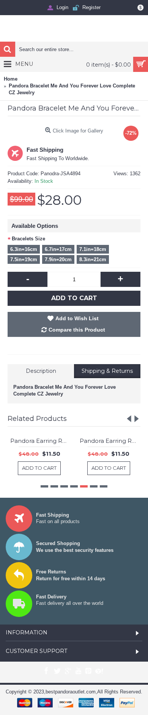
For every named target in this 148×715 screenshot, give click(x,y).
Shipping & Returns (107, 371)
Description (41, 371)
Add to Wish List (77, 318)
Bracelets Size (28, 238)
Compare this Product (77, 330)
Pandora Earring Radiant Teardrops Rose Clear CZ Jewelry (97, 440)
